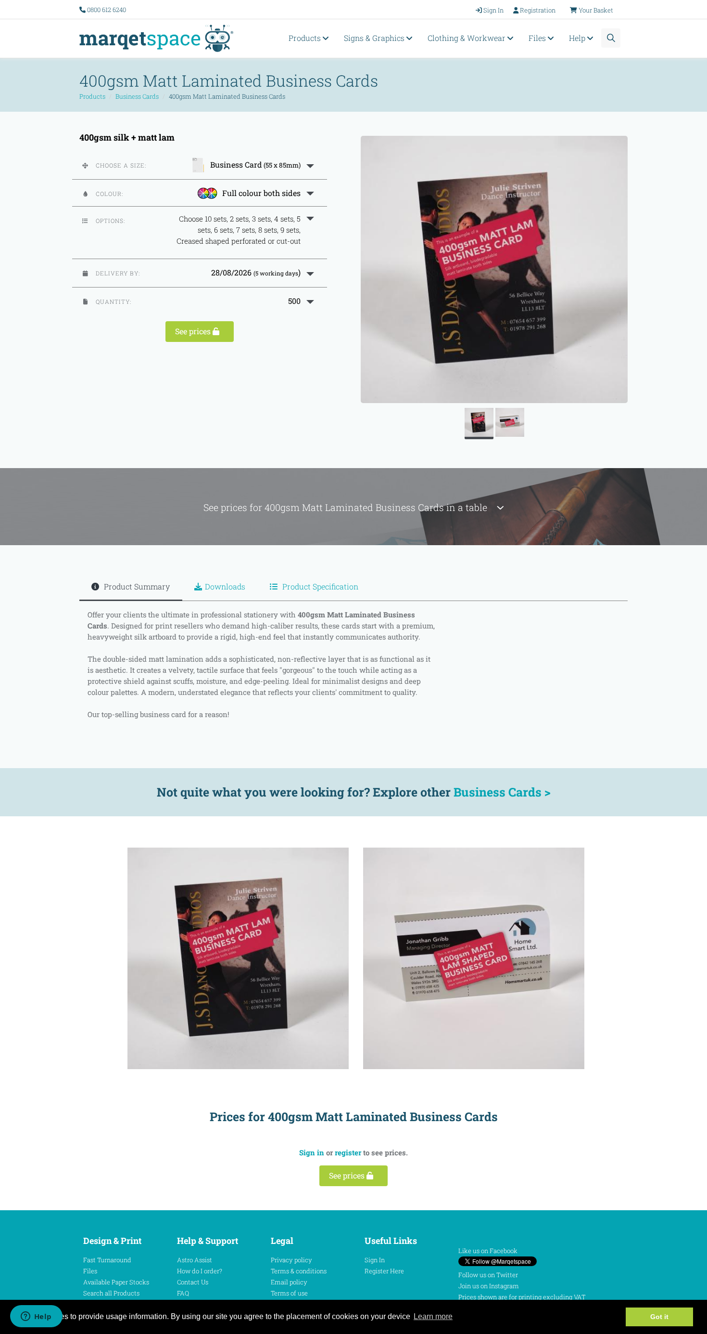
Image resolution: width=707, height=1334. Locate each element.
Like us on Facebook (488, 1250)
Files (538, 38)
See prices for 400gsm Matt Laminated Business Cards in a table (350, 507)
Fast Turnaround (107, 1260)
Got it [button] (659, 1317)
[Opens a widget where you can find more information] (36, 1317)
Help (578, 38)
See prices (194, 331)
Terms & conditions (299, 1271)
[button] (199, 165)
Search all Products (111, 1293)
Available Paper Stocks (116, 1282)
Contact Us (192, 1282)
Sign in (311, 1152)
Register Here (384, 1271)
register (348, 1152)
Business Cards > (502, 792)
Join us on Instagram (488, 1286)
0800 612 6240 (106, 9)
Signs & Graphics (375, 38)
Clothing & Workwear (467, 38)
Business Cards (137, 96)
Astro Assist (194, 1260)
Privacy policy (291, 1260)
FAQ (183, 1293)
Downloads (225, 586)
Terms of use (289, 1293)
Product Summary (136, 586)
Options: (109, 220)
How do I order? (199, 1271)
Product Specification (319, 586)
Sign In (375, 1260)
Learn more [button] (433, 1316)
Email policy (289, 1282)
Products (306, 38)
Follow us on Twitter (488, 1274)
